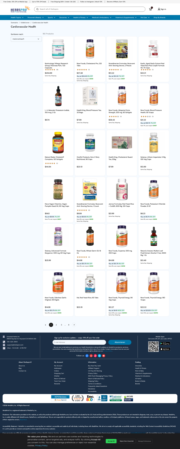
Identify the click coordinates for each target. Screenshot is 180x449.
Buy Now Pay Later (94, 366)
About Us (22, 366)
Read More (23, 420)
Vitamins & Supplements (143, 373)
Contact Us (22, 371)
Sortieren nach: (17, 34)
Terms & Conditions (94, 384)
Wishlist (56, 376)
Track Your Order (60, 381)
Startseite (14, 23)
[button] (150, 9)
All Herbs (138, 379)
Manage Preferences (144, 441)
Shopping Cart (59, 373)
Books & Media (140, 381)
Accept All (111, 441)
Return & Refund (59, 379)
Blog (20, 368)
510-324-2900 (12, 342)
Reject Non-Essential (126, 441)
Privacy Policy (92, 373)
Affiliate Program (93, 368)
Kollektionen (25, 23)
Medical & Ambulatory (142, 376)
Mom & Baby (139, 371)
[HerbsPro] (20, 9)
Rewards (57, 384)
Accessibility (92, 391)
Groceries (138, 366)
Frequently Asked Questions (97, 386)
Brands (137, 384)
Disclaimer (91, 389)
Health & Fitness (140, 368)
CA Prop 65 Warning (95, 371)
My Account (58, 366)
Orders (56, 371)
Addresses (57, 368)
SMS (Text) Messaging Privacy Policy (100, 376)
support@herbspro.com (15, 345)
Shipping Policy (93, 381)
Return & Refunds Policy (96, 379)
